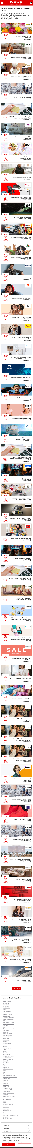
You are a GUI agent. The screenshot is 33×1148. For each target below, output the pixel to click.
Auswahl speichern (24, 1144)
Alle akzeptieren (8, 1144)
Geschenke (5, 1114)
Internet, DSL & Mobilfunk (8, 1024)
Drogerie (5, 1046)
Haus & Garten (6, 1053)
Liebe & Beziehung (7, 1099)
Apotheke (5, 1044)
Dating (4, 1102)
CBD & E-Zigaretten (7, 1118)
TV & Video (5, 1020)
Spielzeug (5, 1097)
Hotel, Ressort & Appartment (9, 1028)
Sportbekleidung (6, 1008)
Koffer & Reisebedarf (7, 1033)
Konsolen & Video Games (8, 1022)
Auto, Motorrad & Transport (9, 1089)
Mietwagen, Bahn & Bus (8, 1093)
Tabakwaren (6, 1117)
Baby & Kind (5, 1094)
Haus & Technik (6, 1054)
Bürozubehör (6, 1081)
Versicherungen (6, 1078)
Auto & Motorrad (6, 1091)
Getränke (5, 1041)
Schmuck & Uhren (7, 1011)
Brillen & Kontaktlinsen (8, 1104)
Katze (4, 1065)
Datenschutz (15, 1142)
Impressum (21, 1142)
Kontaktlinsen (6, 1109)
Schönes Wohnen (7, 1057)
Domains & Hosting (7, 1088)
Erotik (4, 1101)
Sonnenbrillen (6, 1107)
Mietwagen (5, 1032)
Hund (4, 1064)
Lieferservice (6, 1040)
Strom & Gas (6, 1086)
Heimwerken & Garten (8, 1059)
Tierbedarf (5, 1061)
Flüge (4, 1027)
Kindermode (6, 1006)
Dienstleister (6, 1085)
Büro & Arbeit (6, 1080)
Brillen (4, 1105)
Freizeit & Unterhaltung (8, 1069)
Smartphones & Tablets (8, 1019)
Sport (4, 1072)
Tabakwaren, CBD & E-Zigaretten (10, 1115)
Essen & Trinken (6, 1036)
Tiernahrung (6, 1062)
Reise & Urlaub (6, 1025)
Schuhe (4, 1009)
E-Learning (5, 1083)
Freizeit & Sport (6, 1067)
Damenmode (6, 1004)
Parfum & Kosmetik (7, 1048)
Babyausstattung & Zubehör (9, 1096)
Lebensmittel (6, 1038)
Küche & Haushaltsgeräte (8, 1056)
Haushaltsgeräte (6, 1016)
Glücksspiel (5, 1073)
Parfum (4, 1049)
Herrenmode (6, 1003)
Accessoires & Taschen (8, 1012)
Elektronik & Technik (7, 1014)
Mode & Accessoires (7, 1001)
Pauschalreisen (6, 1030)
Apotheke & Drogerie (7, 1043)
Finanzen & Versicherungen (9, 1075)
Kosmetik (5, 1051)
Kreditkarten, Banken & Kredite (10, 1077)
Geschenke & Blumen (8, 1110)
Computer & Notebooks (8, 1017)
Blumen (4, 1112)
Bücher (4, 1070)
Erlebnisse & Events (7, 1035)
